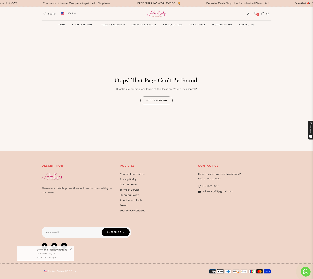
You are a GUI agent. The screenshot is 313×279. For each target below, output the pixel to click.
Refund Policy (128, 184)
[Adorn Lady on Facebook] (44, 246)
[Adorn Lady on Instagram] (64, 246)
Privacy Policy (128, 179)
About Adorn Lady (131, 200)
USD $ (69, 13)
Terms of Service (130, 189)
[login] (248, 13)
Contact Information (132, 174)
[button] (50, 13)
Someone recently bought (52, 251)
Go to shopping (156, 100)
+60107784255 (210, 186)
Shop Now (96, 3)
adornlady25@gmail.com (217, 191)
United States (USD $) (60, 271)
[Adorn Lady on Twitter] (54, 246)
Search (124, 205)
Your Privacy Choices (132, 210)
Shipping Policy (129, 194)
